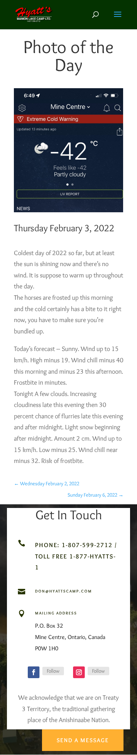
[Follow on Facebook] (33, 672)
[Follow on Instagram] (79, 672)
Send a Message (83, 740)
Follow (53, 671)
